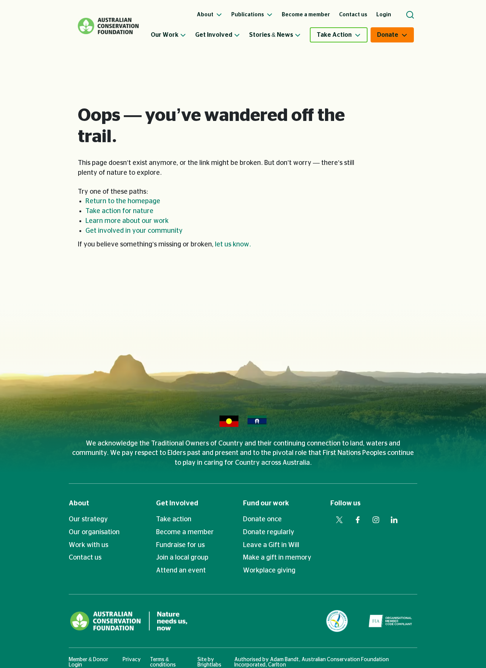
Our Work (164, 35)
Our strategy (88, 519)
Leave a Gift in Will (271, 545)
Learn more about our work (127, 221)
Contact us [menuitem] (353, 14)
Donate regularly (268, 532)
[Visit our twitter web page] (339, 520)
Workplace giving (269, 570)
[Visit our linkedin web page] (394, 520)
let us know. (233, 244)
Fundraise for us (180, 545)
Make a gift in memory (277, 557)
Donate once (262, 519)
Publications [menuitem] (248, 14)
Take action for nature (119, 211)
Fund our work (266, 503)
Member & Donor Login (88, 662)
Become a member (185, 532)
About (79, 503)
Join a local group (182, 557)
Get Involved (213, 35)
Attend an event (181, 570)
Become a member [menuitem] (306, 14)
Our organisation (94, 532)
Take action (173, 519)
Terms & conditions (163, 662)
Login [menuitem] (383, 14)
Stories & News (271, 35)
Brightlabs (209, 665)
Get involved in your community (134, 230)
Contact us (85, 557)
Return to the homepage (122, 201)
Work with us (88, 545)
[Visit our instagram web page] (376, 520)
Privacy (132, 659)
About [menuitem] (206, 14)
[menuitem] (173, 34)
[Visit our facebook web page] (358, 520)
